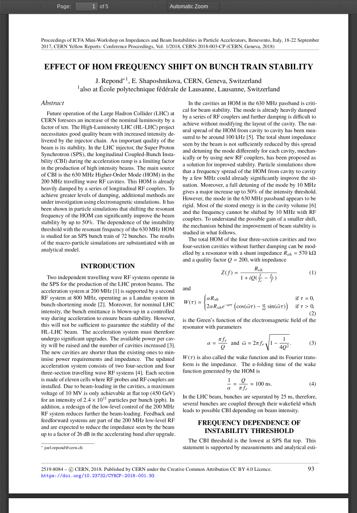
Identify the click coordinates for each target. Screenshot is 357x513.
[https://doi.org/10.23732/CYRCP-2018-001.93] (97, 476)
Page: (64, 6)
